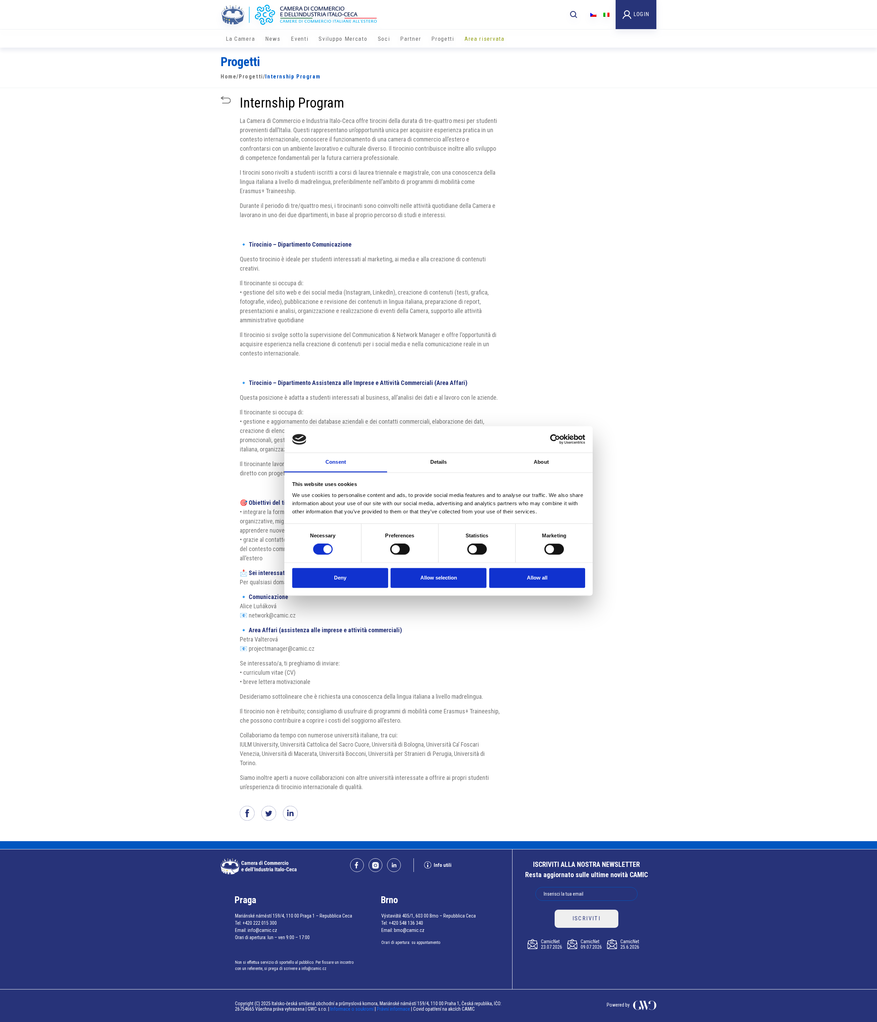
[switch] (400, 549)
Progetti (442, 38)
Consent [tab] (335, 462)
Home (228, 76)
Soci (384, 38)
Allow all (537, 578)
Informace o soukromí (352, 1009)
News (273, 38)
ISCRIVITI (586, 918)
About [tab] (541, 462)
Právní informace (393, 1009)
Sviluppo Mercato (343, 38)
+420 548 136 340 (406, 923)
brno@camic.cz (409, 930)
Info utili (443, 865)
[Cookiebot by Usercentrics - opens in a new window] (555, 439)
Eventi (299, 38)
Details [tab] (438, 462)
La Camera (240, 38)
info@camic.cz (262, 930)
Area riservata (485, 38)
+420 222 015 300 (260, 923)
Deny (340, 578)
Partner (410, 38)
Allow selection (438, 578)
